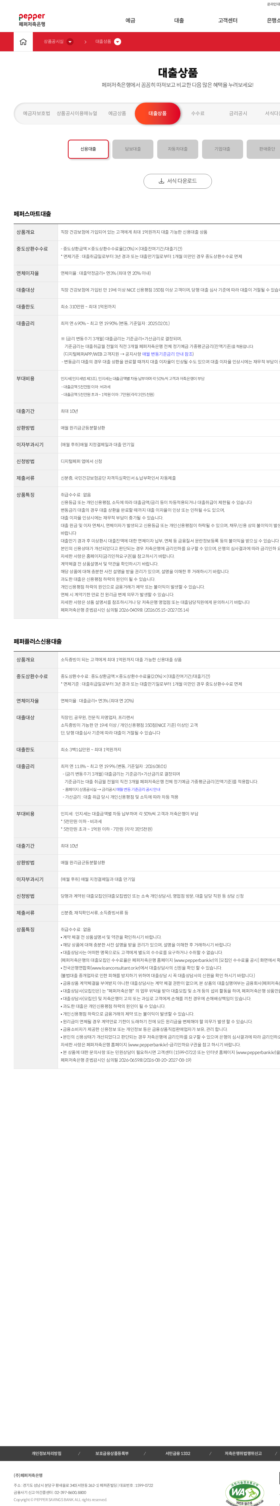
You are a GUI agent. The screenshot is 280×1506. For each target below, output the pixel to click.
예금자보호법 (36, 114)
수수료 (198, 114)
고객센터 (227, 20)
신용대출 (88, 149)
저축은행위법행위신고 (243, 1453)
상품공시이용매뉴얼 (77, 114)
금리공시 (238, 114)
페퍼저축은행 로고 (32, 20)
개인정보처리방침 (46, 1453)
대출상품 (157, 114)
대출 (179, 20)
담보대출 (133, 149)
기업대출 (222, 149)
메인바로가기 (23, 41)
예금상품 (117, 114)
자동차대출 (178, 149)
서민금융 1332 (177, 1453)
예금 (130, 20)
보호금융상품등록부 (112, 1453)
